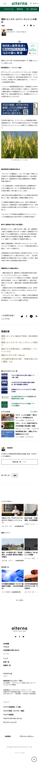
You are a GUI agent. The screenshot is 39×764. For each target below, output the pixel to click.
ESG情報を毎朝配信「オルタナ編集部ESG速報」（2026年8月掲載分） (13, 586)
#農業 (3, 26)
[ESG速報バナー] (19, 108)
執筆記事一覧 (16, 462)
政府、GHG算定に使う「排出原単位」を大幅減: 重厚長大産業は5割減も (12, 554)
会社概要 (6, 644)
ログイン (35, 3)
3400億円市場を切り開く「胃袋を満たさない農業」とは (19, 360)
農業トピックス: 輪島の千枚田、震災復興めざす (19, 337)
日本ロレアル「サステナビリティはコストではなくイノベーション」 (12, 520)
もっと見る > (34, 411)
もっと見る (19, 600)
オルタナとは (8, 9)
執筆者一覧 (7, 665)
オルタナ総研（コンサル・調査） (14, 711)
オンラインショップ (9, 722)
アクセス (6, 647)
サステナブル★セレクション (12, 718)
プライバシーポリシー (27, 736)
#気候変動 (27, 580)
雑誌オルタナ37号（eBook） (13, 355)
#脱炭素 (4, 549)
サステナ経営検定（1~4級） (12, 707)
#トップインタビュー (7, 514)
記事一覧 (6, 662)
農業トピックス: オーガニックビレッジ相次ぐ (19, 343)
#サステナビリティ (30, 514)
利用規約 (8, 736)
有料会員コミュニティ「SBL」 (13, 681)
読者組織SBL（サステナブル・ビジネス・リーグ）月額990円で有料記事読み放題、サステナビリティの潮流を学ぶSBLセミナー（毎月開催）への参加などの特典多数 (19, 691)
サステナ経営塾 (8, 714)
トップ (5, 658)
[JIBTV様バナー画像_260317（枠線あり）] (19, 48)
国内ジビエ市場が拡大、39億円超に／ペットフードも (19, 350)
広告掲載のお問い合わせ (11, 650)
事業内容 (20, 9)
